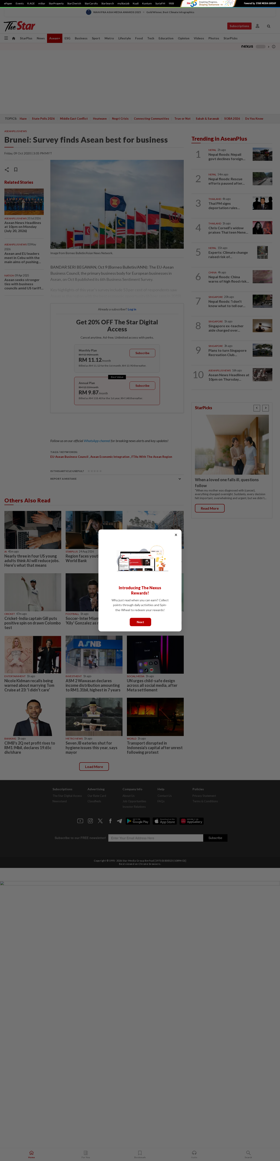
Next (140, 622)
